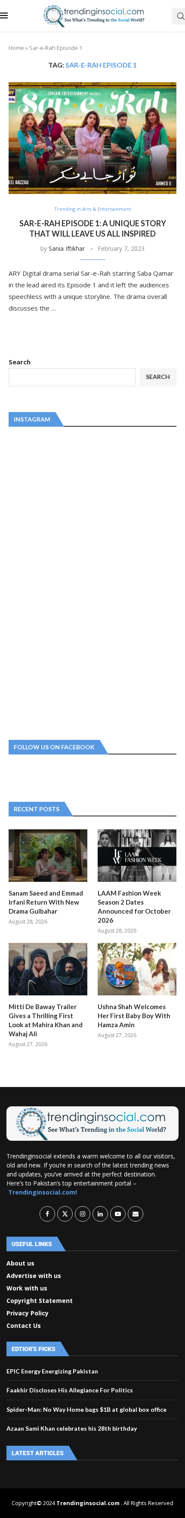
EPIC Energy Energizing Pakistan (52, 1371)
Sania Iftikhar (67, 248)
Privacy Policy (27, 1313)
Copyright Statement (39, 1301)
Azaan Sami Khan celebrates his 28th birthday (71, 1428)
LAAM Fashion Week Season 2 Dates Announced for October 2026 (134, 906)
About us (20, 1263)
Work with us (26, 1288)
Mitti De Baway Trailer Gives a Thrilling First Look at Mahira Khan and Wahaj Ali (46, 1020)
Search (20, 361)
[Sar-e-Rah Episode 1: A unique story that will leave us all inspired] (92, 138)
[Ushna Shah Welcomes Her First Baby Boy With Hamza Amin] (137, 969)
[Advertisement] (73, 582)
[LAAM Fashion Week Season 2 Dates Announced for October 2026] (137, 855)
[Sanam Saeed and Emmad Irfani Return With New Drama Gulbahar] (48, 855)
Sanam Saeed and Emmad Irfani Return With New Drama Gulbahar (46, 902)
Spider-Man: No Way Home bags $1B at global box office (86, 1409)
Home (16, 48)
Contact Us (23, 1326)
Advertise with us (33, 1276)
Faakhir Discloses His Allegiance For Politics (69, 1390)
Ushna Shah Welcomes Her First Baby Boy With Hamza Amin (134, 1015)
